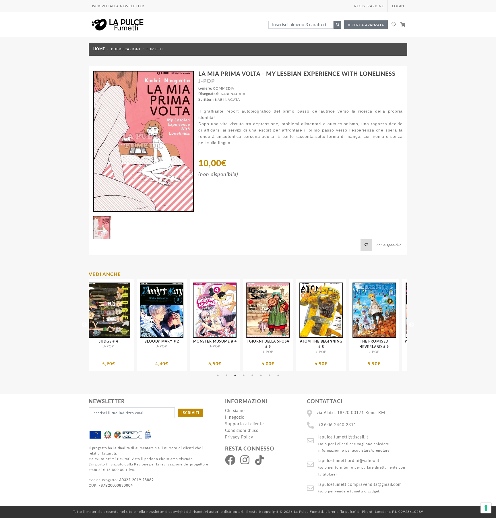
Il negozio (235, 417)
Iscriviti (190, 413)
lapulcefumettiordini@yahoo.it (348, 461)
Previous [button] (84, 325)
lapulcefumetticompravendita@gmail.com (360, 484)
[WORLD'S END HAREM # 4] (342, 310)
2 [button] (226, 375)
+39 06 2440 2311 (337, 425)
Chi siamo (235, 411)
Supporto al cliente (244, 424)
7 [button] (269, 375)
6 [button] (261, 375)
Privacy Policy (239, 437)
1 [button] (218, 375)
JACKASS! (395, 340)
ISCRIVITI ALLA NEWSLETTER (118, 6)
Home (99, 49)
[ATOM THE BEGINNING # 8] (235, 310)
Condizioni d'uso (242, 430)
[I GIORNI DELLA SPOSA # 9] (182, 310)
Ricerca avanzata (366, 25)
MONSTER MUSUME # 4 (129, 341)
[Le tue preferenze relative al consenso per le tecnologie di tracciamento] (485, 507)
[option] (129, 325)
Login (398, 6)
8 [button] (278, 375)
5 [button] (252, 375)
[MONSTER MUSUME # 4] (129, 310)
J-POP (206, 81)
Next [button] (411, 325)
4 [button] (244, 375)
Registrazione (369, 6)
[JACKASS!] (395, 309)
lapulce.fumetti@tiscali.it (343, 437)
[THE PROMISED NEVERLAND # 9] (288, 310)
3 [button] (235, 375)
